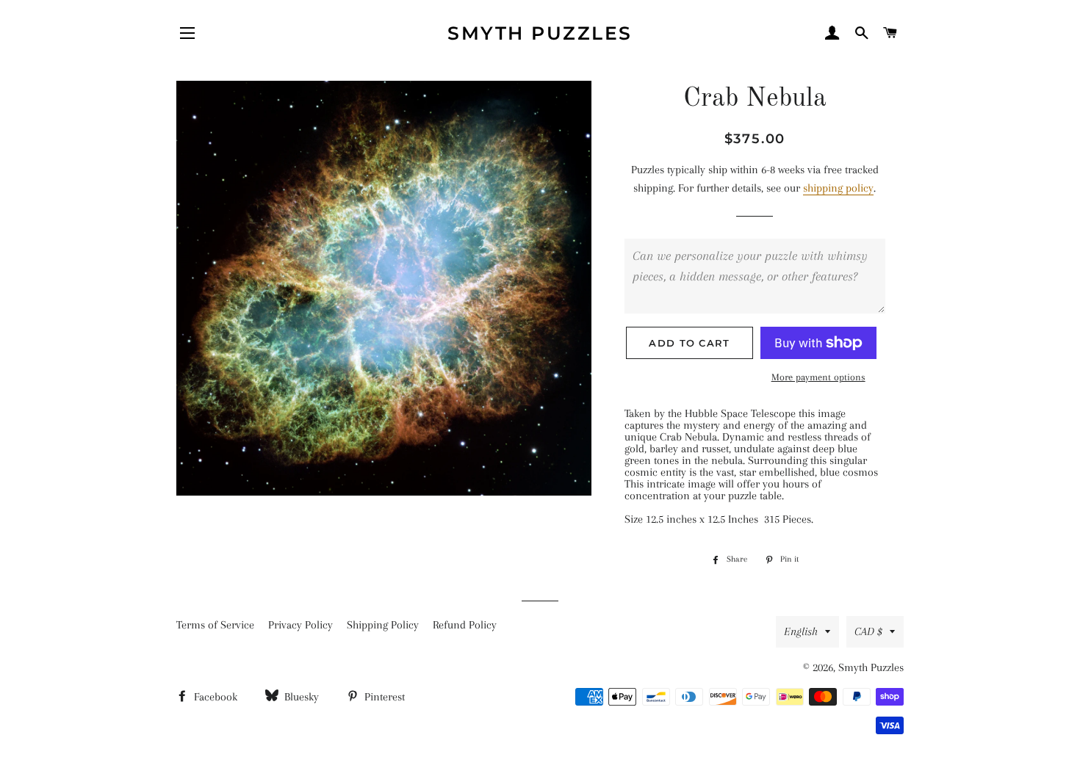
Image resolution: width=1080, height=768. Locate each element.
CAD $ (868, 631)
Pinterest (383, 696)
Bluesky (300, 696)
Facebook (214, 696)
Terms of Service (215, 624)
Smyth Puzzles (540, 33)
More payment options (818, 377)
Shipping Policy (383, 624)
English (801, 631)
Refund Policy (465, 624)
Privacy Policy (300, 624)
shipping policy (838, 188)
